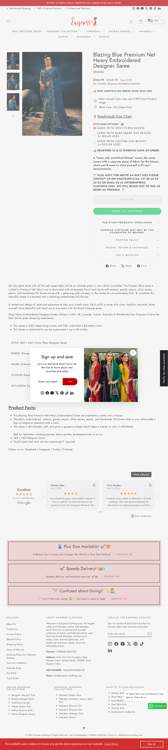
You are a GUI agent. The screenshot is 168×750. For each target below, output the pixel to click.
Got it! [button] (152, 744)
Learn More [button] (111, 744)
